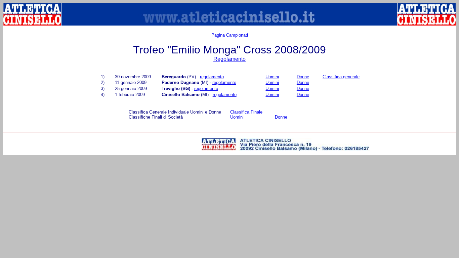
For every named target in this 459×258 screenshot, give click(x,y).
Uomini (272, 76)
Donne (303, 76)
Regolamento (229, 59)
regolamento (212, 76)
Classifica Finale (246, 112)
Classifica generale (341, 76)
